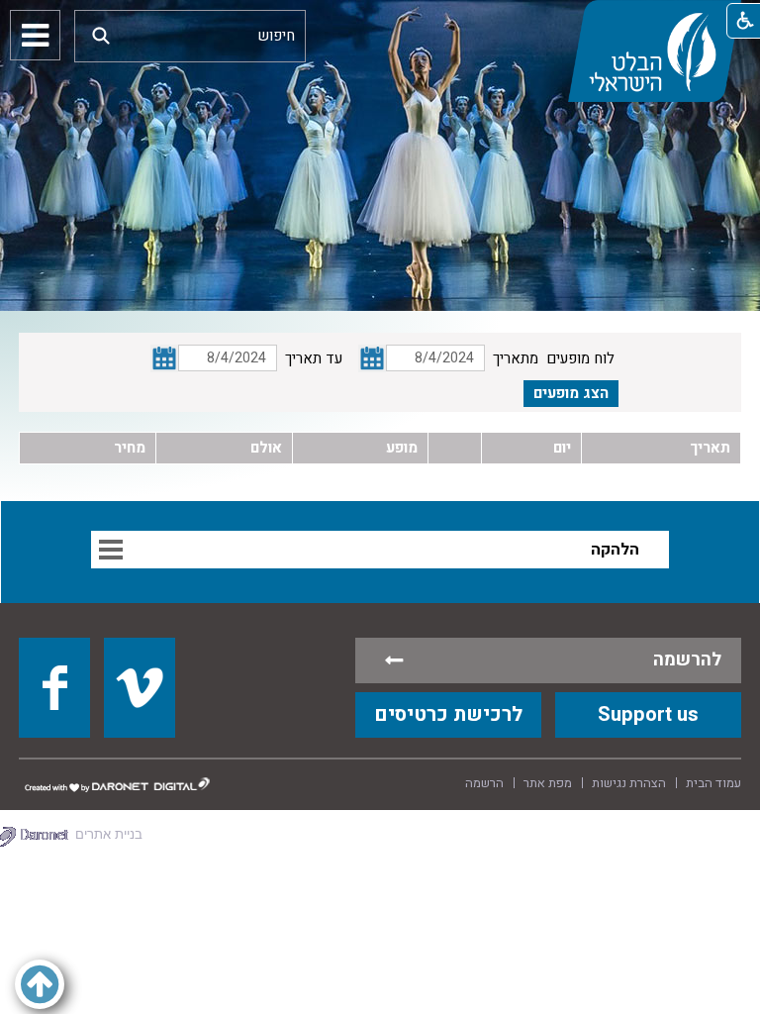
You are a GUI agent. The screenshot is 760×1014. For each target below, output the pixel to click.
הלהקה (615, 549)
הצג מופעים (571, 393)
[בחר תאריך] (372, 358)
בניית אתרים (108, 834)
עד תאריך (313, 358)
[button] (101, 35)
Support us (648, 714)
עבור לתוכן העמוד (380, 20)
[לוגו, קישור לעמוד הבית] (654, 51)
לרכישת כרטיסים (448, 714)
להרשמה (687, 660)
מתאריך (515, 358)
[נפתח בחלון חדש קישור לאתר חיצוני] (54, 687)
